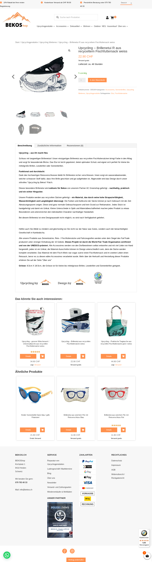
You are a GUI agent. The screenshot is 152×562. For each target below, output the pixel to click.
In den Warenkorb (97, 80)
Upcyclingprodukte (45, 26)
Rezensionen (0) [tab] (75, 145)
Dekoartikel (75, 26)
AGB (113, 470)
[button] (69, 50)
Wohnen (86, 26)
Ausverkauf (112, 26)
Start (17, 42)
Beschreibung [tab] (25, 145)
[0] (112, 17)
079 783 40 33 (21, 482)
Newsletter (51, 483)
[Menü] (148, 530)
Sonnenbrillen (120, 90)
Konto (107, 17)
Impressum (116, 465)
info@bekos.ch (26, 490)
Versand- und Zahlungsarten (59, 487)
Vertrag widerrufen (76, 560)
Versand (37, 365)
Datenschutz (116, 461)
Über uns (122, 26)
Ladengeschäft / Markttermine (59, 469)
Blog (49, 473)
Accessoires (61, 26)
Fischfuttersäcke (121, 93)
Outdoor (97, 26)
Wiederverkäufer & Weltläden (59, 492)
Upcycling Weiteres (48, 42)
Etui (112, 93)
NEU (104, 26)
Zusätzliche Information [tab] (49, 145)
